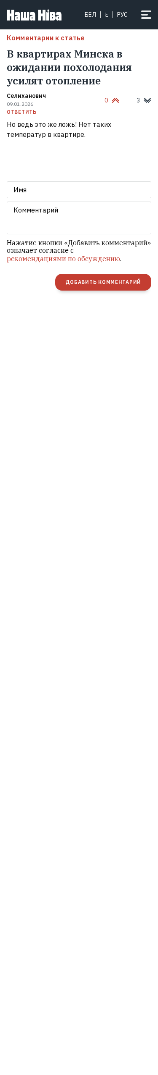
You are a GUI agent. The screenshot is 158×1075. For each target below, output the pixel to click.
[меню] (146, 14)
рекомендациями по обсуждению (63, 258)
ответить (22, 112)
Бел (90, 14)
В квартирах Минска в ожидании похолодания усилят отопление (69, 67)
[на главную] (34, 15)
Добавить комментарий (103, 282)
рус (122, 14)
